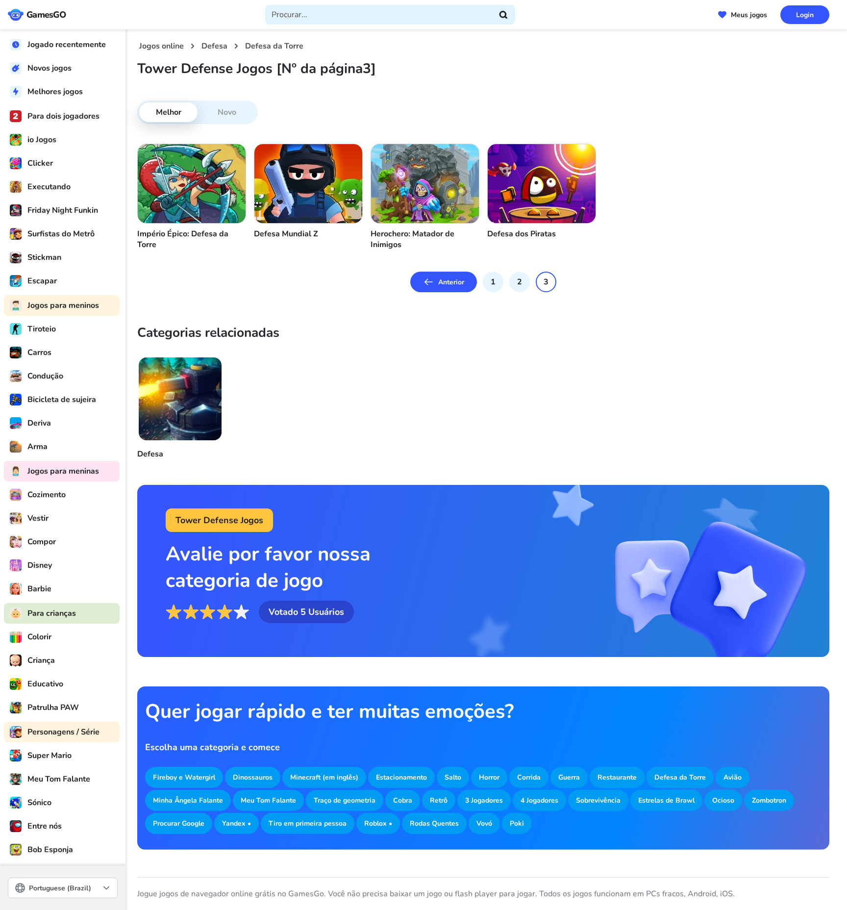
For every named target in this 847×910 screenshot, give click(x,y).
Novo (227, 112)
